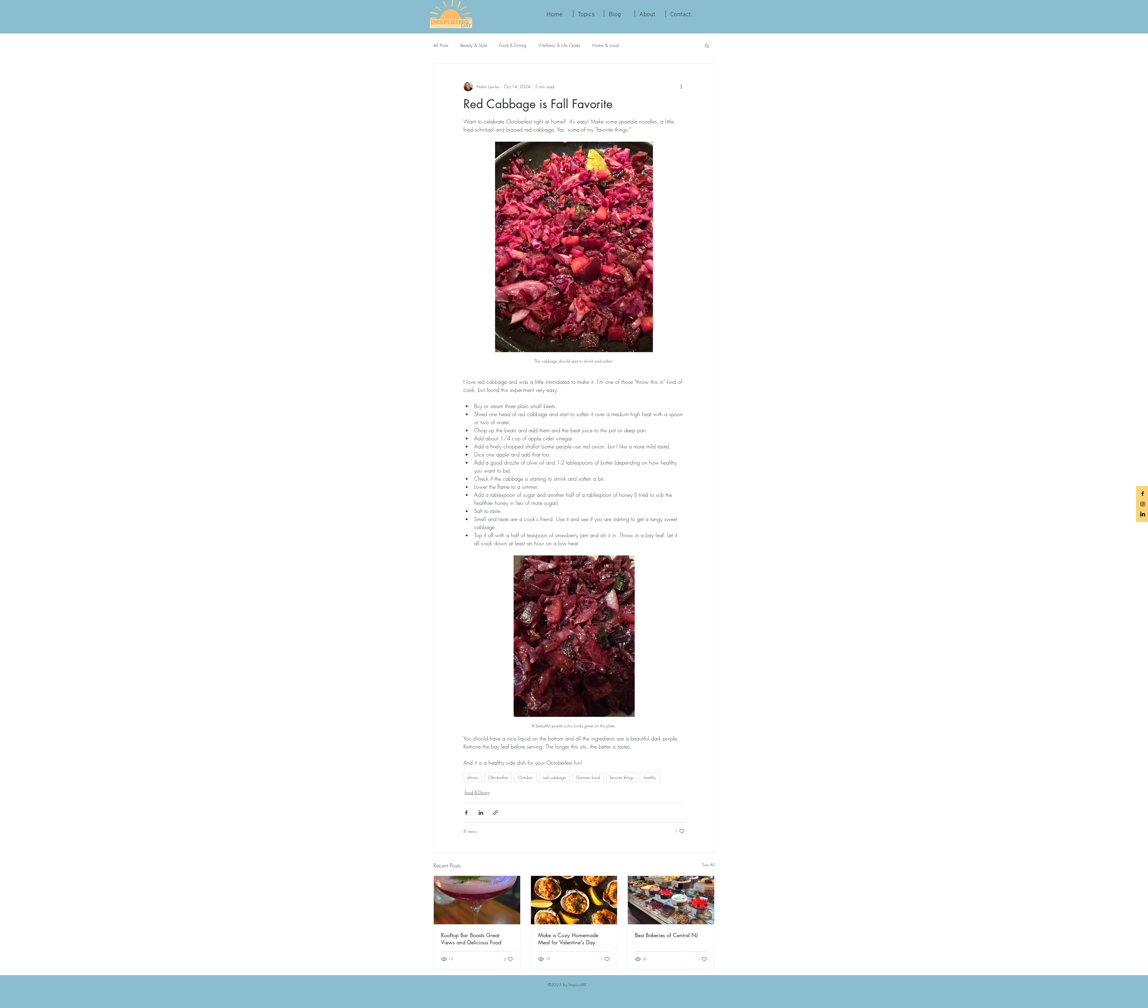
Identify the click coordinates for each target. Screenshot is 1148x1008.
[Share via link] (495, 812)
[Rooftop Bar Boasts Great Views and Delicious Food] (477, 900)
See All (708, 865)
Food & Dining (512, 45)
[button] (707, 45)
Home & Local (605, 45)
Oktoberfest (498, 777)
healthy (650, 777)
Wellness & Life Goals (559, 45)
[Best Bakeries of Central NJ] (671, 900)
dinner (472, 777)
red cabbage (554, 777)
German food (588, 777)
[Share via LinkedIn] (481, 812)
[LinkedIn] (1143, 514)
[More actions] (681, 86)
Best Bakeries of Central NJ (666, 935)
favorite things (621, 777)
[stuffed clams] (574, 900)
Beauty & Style (473, 45)
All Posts (440, 45)
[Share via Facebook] (466, 812)
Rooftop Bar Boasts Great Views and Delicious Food (471, 938)
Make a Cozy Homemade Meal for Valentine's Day (568, 938)
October (525, 777)
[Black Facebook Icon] (1143, 494)
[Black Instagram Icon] (1143, 504)
